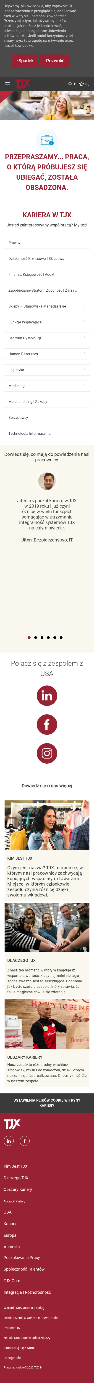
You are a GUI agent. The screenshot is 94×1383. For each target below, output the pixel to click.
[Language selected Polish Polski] (72, 83)
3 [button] (42, 637)
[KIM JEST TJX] (47, 850)
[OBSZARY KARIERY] (47, 1043)
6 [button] (61, 637)
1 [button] (29, 637)
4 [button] (48, 637)
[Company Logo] (23, 84)
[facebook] (25, 1141)
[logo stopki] (13, 1124)
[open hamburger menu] (7, 84)
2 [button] (35, 637)
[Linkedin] (9, 1141)
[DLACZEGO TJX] (47, 950)
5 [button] (54, 637)
